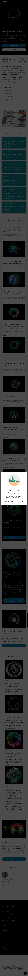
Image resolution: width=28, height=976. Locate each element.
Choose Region (9, 501)
